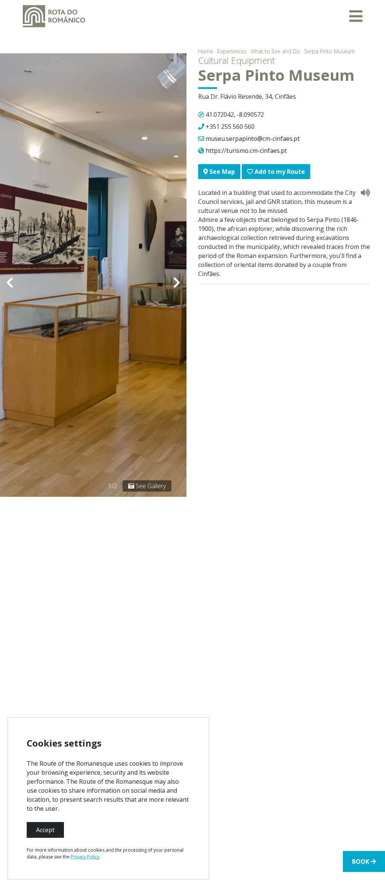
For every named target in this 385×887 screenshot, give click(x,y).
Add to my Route (279, 171)
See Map (221, 171)
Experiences (232, 51)
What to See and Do (275, 51)
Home (205, 51)
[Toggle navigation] (355, 16)
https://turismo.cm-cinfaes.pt (246, 150)
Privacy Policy (85, 857)
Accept (45, 830)
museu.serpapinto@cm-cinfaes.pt (253, 138)
